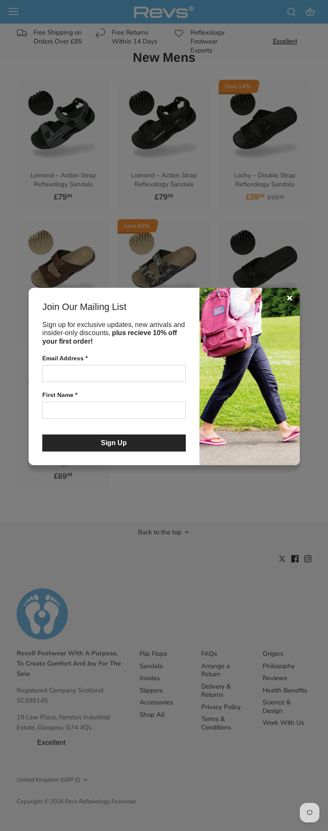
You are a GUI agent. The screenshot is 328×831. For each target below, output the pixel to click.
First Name (59, 394)
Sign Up (114, 442)
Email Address (65, 358)
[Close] (289, 298)
